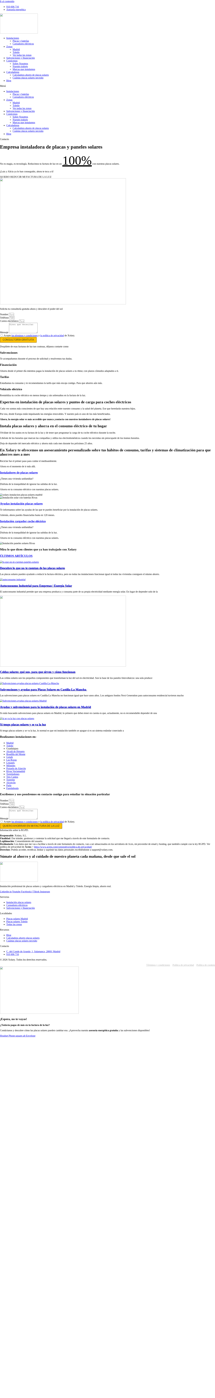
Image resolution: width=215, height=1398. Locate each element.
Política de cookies (205, 965)
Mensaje (4, 332)
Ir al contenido (7, 1)
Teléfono (4, 317)
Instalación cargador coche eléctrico (23, 521)
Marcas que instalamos (24, 69)
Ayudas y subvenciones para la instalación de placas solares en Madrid (45, 707)
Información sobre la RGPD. (14, 830)
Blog (8, 80)
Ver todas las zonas (22, 55)
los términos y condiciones (24, 335)
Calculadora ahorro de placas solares (31, 75)
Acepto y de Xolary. (39, 335)
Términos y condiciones (158, 965)
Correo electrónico (9, 321)
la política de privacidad (52, 335)
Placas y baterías (21, 41)
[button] (107, 86)
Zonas (9, 46)
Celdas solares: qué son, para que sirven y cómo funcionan (37, 671)
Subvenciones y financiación (20, 58)
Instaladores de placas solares (19, 472)
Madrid (16, 49)
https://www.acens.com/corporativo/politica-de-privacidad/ (63, 847)
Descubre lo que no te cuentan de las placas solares (32, 568)
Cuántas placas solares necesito (28, 77)
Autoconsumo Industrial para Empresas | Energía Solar (36, 585)
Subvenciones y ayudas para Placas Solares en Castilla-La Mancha (43, 689)
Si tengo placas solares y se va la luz (23, 724)
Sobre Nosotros (20, 63)
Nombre (4, 314)
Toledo (16, 52)
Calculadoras (12, 72)
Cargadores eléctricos (23, 43)
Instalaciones (12, 38)
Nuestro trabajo (20, 66)
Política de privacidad (183, 965)
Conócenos (11, 60)
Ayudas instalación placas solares (21, 503)
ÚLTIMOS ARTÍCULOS (16, 556)
